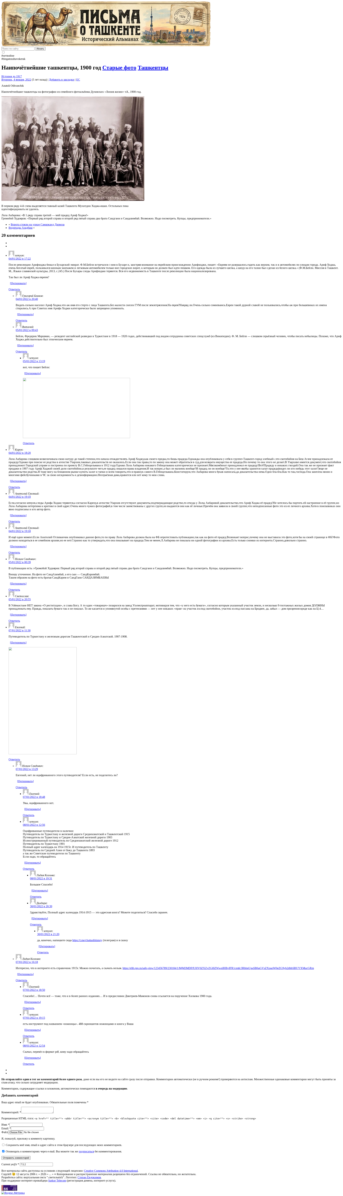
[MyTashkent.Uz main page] (171, 24)
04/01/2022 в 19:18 (20, 531)
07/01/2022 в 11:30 (20, 630)
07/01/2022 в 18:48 (34, 796)
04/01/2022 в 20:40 (27, 299)
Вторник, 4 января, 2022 (16, 79)
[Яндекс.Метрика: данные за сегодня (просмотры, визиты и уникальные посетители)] (13, 1193)
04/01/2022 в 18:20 (20, 452)
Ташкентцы (153, 67)
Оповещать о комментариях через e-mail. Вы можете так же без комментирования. (63, 1151)
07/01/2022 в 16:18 (27, 962)
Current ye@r (10, 1164)
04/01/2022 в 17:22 (20, 258)
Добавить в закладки (61, 79)
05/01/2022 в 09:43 (27, 330)
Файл (4, 1132)
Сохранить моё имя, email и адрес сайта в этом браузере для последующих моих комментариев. (64, 1145)
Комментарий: (11, 1112)
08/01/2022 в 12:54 (34, 1045)
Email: (6, 1128)
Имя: (5, 1124)
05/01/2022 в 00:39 (20, 562)
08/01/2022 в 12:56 (34, 824)
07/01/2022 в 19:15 (34, 1017)
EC (78, 79)
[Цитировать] (18, 283)
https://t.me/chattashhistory (87, 940)
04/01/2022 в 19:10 (20, 496)
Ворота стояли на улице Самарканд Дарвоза (37, 224)
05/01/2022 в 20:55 (20, 599)
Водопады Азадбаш (21, 227)
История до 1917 (11, 76)
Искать (40, 48)
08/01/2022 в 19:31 (41, 878)
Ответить (14, 289)
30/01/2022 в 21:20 (48, 934)
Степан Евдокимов (89, 1177)
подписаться (86, 1151)
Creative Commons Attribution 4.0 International (111, 1170)
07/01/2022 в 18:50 (34, 989)
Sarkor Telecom (57, 1180)
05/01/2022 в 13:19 (34, 361)
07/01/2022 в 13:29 (27, 769)
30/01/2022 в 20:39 (41, 906)
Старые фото (119, 67)
